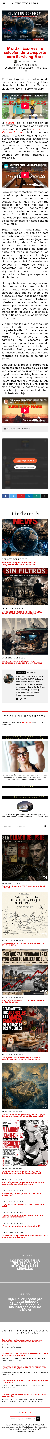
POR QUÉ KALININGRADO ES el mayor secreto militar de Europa (23, 1001)
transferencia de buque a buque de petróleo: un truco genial (24, 944)
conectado (27, 722)
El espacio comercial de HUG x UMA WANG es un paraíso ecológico (22, 612)
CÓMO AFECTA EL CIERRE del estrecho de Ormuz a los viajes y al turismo (25, 1236)
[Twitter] (13, 496)
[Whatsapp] (37, 496)
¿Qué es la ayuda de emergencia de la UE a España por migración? (22, 1216)
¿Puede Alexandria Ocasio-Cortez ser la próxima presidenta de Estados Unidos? (21, 1172)
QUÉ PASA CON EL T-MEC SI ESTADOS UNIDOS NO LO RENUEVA (25, 1381)
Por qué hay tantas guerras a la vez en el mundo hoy (21, 1194)
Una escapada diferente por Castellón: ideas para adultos (24, 1395)
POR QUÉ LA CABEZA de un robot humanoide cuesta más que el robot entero (23, 1183)
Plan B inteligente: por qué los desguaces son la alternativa (19, 563)
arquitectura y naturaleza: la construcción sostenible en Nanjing (22, 662)
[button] (45, 826)
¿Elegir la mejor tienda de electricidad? (21, 1226)
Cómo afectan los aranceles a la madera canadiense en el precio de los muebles (22, 1058)
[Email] (44, 496)
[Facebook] (5, 496)
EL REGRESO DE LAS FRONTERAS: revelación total (23, 1205)
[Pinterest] (21, 496)
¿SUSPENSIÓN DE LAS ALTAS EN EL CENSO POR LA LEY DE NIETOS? (24, 1368)
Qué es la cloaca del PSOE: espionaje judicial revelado (23, 887)
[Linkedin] (29, 496)
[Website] (24, 699)
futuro (10, 122)
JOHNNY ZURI (29, 61)
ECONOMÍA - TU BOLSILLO (19, 68)
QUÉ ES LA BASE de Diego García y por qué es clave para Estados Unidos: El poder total (23, 1115)
